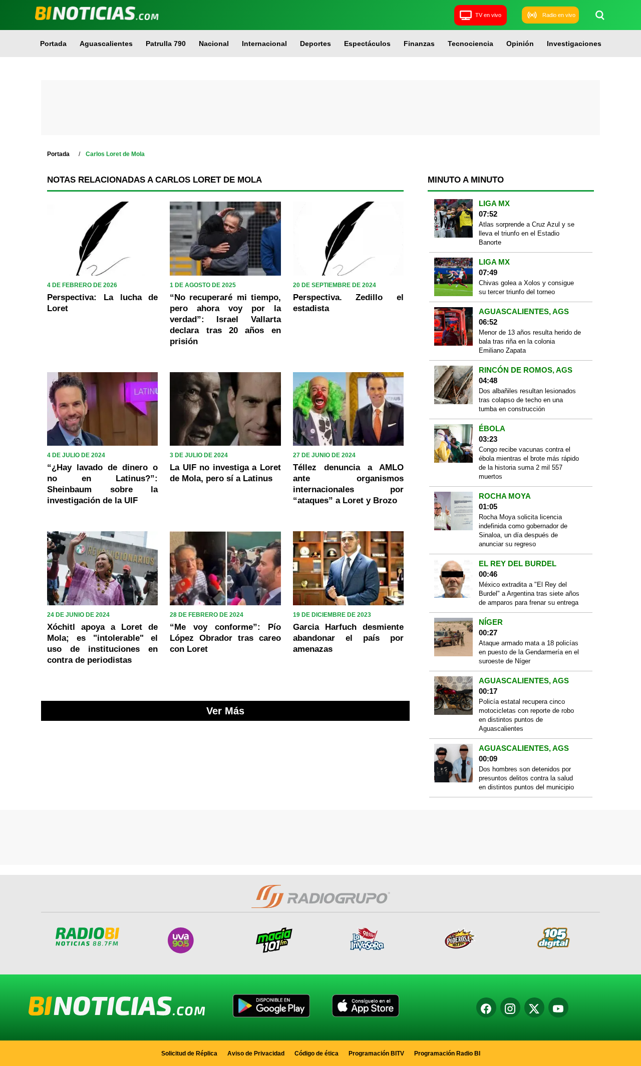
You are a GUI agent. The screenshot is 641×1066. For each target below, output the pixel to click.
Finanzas (419, 44)
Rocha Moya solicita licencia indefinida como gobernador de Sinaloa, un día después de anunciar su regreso (523, 530)
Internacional (264, 44)
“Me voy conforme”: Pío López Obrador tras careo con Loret (225, 638)
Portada (53, 44)
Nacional (214, 44)
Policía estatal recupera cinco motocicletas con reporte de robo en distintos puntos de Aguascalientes (526, 715)
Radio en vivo (558, 15)
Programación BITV (376, 1053)
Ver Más (225, 710)
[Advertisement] (320, 107)
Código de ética (316, 1053)
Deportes (315, 44)
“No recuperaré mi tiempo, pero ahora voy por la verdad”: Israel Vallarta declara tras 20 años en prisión (225, 319)
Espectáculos (367, 44)
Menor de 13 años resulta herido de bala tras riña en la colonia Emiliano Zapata (530, 341)
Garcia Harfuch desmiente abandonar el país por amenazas (348, 638)
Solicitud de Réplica (189, 1053)
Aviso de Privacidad (255, 1053)
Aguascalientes (106, 44)
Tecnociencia (470, 44)
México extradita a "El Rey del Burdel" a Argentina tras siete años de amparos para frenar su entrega (529, 593)
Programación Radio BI (447, 1053)
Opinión (520, 44)
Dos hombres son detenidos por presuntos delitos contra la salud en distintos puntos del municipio (526, 778)
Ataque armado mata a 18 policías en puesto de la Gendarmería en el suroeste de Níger (529, 652)
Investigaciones (574, 44)
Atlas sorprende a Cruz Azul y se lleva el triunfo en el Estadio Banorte (526, 233)
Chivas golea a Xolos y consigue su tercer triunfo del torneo (526, 287)
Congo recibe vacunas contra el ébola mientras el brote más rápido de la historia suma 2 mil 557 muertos (529, 463)
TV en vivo (488, 15)
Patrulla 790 (166, 44)
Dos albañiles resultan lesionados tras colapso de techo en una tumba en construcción (527, 400)
